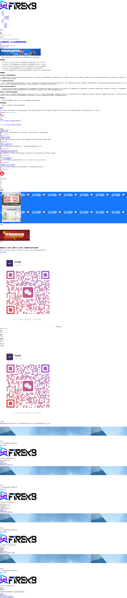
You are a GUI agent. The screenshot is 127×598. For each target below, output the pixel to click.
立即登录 (1, 462)
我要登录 (1, 510)
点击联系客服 (58, 326)
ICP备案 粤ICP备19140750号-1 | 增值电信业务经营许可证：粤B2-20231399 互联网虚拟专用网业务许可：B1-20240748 (30, 423)
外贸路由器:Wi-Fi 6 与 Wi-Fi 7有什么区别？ (7, 165)
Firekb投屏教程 (6, 16)
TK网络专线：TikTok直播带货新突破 (13, 42)
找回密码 (1, 593)
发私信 (2, 190)
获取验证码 (2, 589)
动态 (3, 45)
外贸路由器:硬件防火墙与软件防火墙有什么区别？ (9, 151)
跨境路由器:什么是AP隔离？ (5, 138)
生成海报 (2, 115)
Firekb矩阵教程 (6, 18)
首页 (3, 11)
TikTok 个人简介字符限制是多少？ (6, 158)
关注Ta (2, 189)
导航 (3, 21)
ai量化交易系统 (7, 423)
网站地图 (2, 423)
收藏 (2, 107)
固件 (3, 12)
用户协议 (5, 464)
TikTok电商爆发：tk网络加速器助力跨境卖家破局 (12, 120)
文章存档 (5, 24)
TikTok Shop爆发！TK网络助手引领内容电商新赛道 (12, 124)
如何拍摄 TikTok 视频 (3, 131)
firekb (1, 45)
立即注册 (1, 509)
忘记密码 (5, 445)
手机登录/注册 (10, 464)
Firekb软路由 (6, 17)
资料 (3, 15)
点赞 (2, 108)
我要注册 (1, 445)
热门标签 (5, 23)
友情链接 (5, 27)
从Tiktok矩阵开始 (3, 252)
